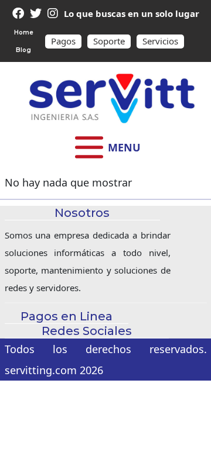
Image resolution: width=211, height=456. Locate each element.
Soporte (109, 41)
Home (23, 32)
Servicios (160, 41)
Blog (23, 50)
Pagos (63, 41)
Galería (105, 271)
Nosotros (105, 294)
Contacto (106, 248)
